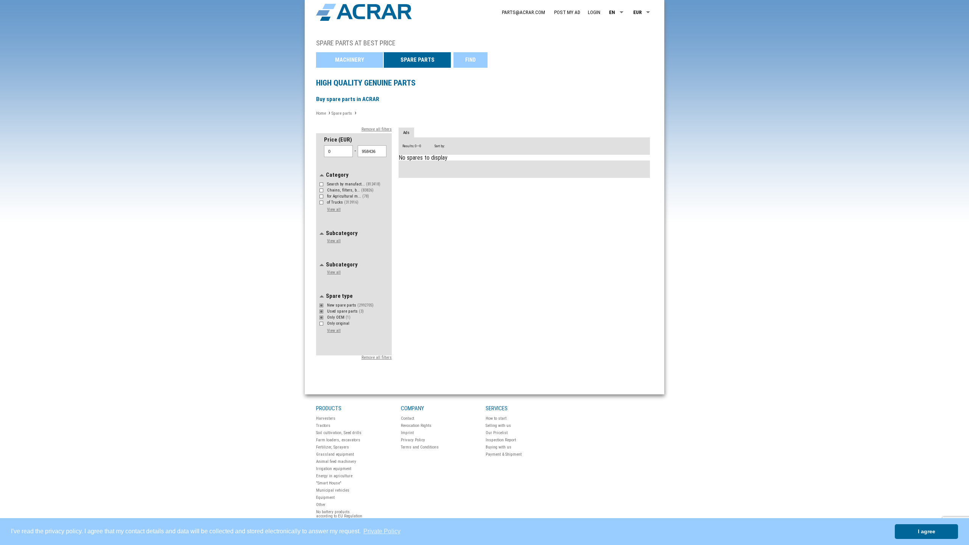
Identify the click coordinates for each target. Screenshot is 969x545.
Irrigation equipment (333, 469)
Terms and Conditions (420, 447)
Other (321, 505)
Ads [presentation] (406, 132)
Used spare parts (345, 311)
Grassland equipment (335, 454)
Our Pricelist (497, 433)
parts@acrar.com (523, 12)
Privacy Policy (413, 440)
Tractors (323, 426)
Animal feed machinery (336, 461)
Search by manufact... (353, 184)
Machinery (349, 59)
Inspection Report (501, 440)
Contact (407, 418)
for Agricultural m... (348, 196)
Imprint (407, 433)
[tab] (406, 133)
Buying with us (498, 447)
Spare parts (417, 59)
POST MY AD (567, 12)
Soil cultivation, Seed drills (338, 433)
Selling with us (498, 426)
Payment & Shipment (504, 454)
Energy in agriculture (334, 476)
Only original (339, 323)
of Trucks (342, 202)
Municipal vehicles (332, 490)
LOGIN (594, 12)
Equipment (325, 497)
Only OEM (339, 317)
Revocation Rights (416, 426)
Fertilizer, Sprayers (332, 447)
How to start (496, 418)
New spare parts (350, 305)
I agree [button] (926, 531)
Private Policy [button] (381, 531)
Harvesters (325, 418)
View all (334, 209)
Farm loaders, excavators (338, 440)
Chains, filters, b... (350, 190)
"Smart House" (328, 483)
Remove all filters (376, 129)
